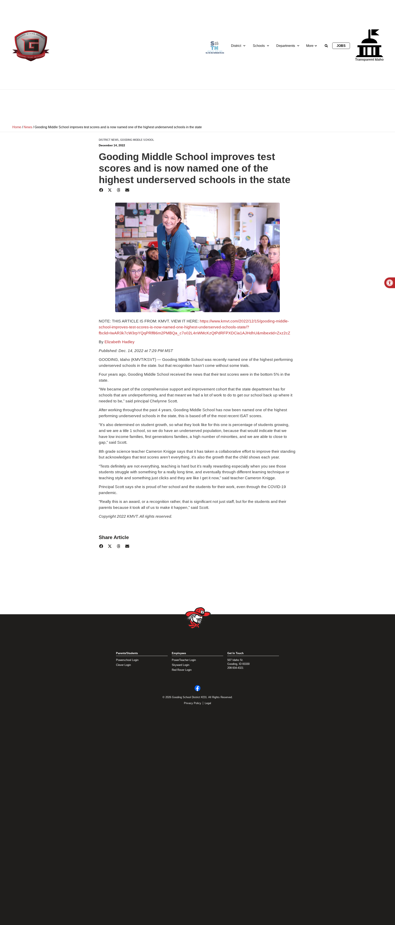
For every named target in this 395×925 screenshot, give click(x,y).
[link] (389, 282)
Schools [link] (259, 45)
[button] (326, 46)
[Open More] (316, 46)
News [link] (28, 127)
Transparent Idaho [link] (369, 59)
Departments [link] (285, 45)
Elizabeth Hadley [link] (120, 342)
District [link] (236, 45)
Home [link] (16, 127)
